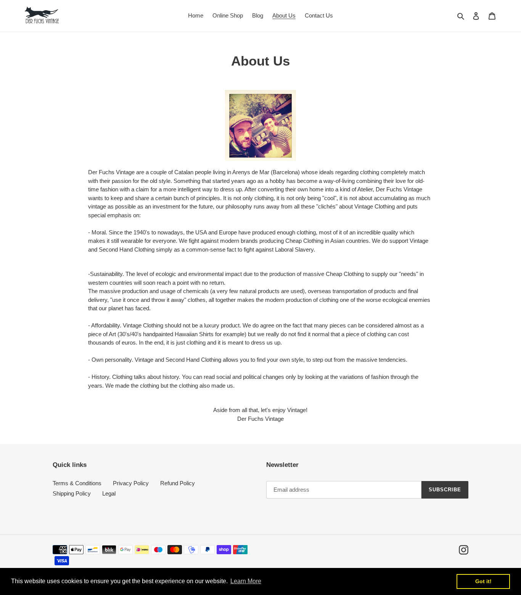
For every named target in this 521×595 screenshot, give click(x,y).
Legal (109, 493)
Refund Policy (177, 483)
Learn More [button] (245, 581)
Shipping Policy (72, 493)
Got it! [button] (483, 581)
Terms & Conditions (77, 483)
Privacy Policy (131, 483)
